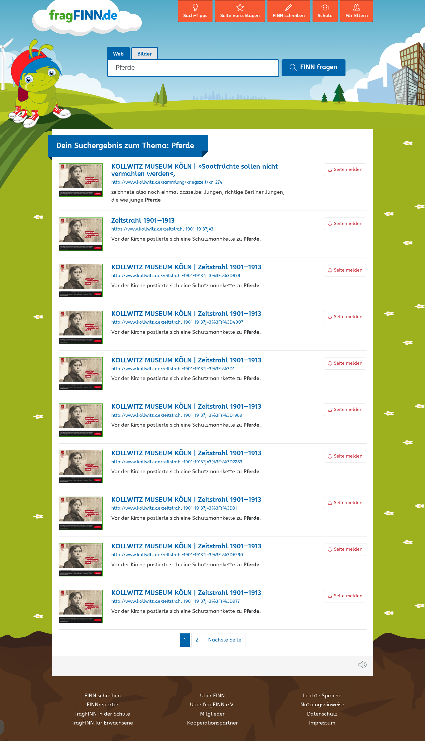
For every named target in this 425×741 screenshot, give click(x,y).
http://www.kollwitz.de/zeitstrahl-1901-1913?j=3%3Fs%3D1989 (176, 415)
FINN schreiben (102, 696)
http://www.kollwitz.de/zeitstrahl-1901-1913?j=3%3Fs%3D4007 (177, 322)
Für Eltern (356, 15)
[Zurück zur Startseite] (97, 23)
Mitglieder (212, 714)
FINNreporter (103, 705)
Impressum (322, 723)
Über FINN (212, 696)
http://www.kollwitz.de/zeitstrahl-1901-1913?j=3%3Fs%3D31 (174, 508)
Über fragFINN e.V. (212, 705)
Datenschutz (322, 714)
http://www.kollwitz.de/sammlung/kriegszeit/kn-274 (166, 182)
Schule (325, 15)
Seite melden (348, 169)
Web (118, 54)
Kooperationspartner (212, 723)
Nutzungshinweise (322, 705)
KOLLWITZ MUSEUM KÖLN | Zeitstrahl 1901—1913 (186, 267)
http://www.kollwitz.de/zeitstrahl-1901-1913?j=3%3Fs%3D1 (172, 369)
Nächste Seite (224, 640)
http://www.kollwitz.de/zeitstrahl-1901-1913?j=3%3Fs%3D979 (175, 275)
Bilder (144, 54)
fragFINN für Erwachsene (102, 723)
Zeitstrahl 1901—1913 (143, 221)
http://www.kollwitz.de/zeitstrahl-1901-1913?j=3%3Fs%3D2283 (176, 462)
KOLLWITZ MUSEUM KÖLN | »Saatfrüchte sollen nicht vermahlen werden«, (194, 170)
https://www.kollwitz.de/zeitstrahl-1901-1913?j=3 (162, 229)
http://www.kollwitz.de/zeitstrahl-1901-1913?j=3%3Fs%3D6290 (177, 555)
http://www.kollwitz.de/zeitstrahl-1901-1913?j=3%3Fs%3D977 (175, 601)
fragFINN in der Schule (102, 714)
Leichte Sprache (322, 696)
